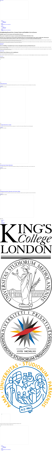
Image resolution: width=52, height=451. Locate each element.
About (2, 28)
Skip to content (1, 0)
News (2, 23)
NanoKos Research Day (3, 83)
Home (2, 20)
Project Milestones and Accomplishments (6, 24)
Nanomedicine (4, 27)
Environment (4, 22)
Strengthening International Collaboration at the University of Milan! (10, 191)
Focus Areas (2, 21)
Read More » (1, 127)
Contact (2, 30)
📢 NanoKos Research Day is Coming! (5, 124)
